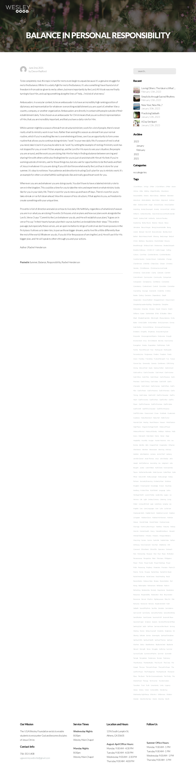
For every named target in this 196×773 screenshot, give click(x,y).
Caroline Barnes (153, 255)
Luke (161, 508)
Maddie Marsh (150, 513)
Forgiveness (148, 354)
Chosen (162, 264)
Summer (33, 262)
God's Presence (165, 377)
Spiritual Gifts (137, 640)
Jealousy (169, 454)
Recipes (156, 581)
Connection (165, 282)
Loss (141, 508)
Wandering (163, 690)
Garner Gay (137, 363)
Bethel (135, 236)
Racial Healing (160, 576)
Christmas (136, 273)
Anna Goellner (169, 205)
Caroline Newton (138, 259)
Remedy (153, 590)
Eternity (160, 341)
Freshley (141, 359)
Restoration (155, 595)
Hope (167, 436)
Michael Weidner (138, 536)
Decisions (148, 295)
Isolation (136, 454)
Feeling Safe (167, 350)
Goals (150, 368)
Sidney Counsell (151, 631)
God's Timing (145, 381)
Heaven (162, 422)
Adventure (136, 200)
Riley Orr (168, 599)
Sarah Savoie (147, 617)
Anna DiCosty (158, 205)
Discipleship (157, 304)
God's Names (169, 372)
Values (135, 690)
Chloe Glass (154, 264)
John (171, 459)
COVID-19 (150, 250)
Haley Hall (156, 418)
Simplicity (160, 631)
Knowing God (145, 486)
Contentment (147, 286)
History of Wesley (151, 431)
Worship (161, 699)
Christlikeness (144, 268)
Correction (171, 286)
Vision (147, 690)
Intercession (153, 450)
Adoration (170, 196)
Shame (142, 631)
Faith (168, 345)
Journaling (153, 463)
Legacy (166, 495)
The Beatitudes (148, 663)
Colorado (160, 273)
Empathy (144, 332)
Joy (159, 463)
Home (157, 436)
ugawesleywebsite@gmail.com (35, 758)
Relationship (146, 590)
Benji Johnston (157, 232)
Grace (156, 413)
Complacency (147, 282)
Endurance (161, 336)
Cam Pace (143, 255)
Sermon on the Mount (161, 626)
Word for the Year (145, 699)
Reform (166, 586)
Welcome (129, 9)
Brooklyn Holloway (139, 250)
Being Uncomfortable (159, 227)
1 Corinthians (137, 187)
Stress (149, 649)
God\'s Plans (165, 386)
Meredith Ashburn (162, 531)
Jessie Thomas (149, 459)
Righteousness (158, 599)
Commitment (138, 277)
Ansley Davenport (147, 209)
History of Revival (138, 431)
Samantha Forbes (156, 613)
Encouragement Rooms (149, 336)
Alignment (164, 200)
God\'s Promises (164, 391)
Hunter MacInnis (160, 440)
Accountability (138, 196)
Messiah (172, 531)
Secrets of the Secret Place (167, 622)
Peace (164, 554)
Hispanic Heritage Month (150, 427)
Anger (151, 205)
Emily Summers (163, 323)
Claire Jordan (146, 273)
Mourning (136, 540)
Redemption (142, 586)
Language (162, 490)
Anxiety (156, 209)
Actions (146, 196)
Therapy (145, 681)
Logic (151, 504)
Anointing (136, 209)
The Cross (167, 663)
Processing (141, 567)
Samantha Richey (169, 613)
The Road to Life (161, 672)
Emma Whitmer (148, 327)
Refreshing (136, 590)
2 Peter (168, 187)
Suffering (162, 649)
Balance (42, 262)
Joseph (135, 463)
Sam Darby (146, 613)
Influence (172, 445)
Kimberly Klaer (159, 481)
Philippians (168, 558)
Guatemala (171, 413)
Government (149, 413)
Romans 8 (144, 604)
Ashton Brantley (145, 214)
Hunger (151, 440)
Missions (169, 9)
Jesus (157, 459)
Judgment (165, 463)
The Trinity (167, 676)
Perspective (147, 558)
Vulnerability (154, 690)
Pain (134, 554)
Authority (152, 218)
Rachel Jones (150, 576)
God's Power (154, 377)
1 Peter (152, 187)
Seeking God (137, 626)
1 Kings (146, 187)
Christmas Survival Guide (159, 268)
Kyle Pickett (154, 490)
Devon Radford (147, 300)
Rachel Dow (155, 572)
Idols (146, 445)
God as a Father (159, 368)
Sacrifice (154, 608)
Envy (145, 341)
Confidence (156, 282)
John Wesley (164, 459)
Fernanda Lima (138, 354)
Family (135, 350)
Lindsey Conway (153, 499)
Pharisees (160, 558)
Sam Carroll (137, 613)
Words (155, 699)
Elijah (135, 318)
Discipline (165, 304)
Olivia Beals (145, 549)
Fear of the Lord (144, 350)
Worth (167, 699)
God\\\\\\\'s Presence (163, 409)
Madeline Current (162, 513)
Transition (136, 685)
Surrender (168, 654)
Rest (161, 595)
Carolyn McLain (151, 259)
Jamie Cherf (161, 454)
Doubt (158, 309)
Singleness (168, 631)
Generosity (146, 363)
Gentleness (161, 363)
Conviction (162, 286)
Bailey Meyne (146, 223)
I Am (168, 440)
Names (143, 540)
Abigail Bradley (155, 191)
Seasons (154, 622)
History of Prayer (164, 427)
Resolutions (170, 590)
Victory (141, 690)
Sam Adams (169, 608)
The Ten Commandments (154, 676)
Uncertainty (155, 685)
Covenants (152, 291)
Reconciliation (164, 581)
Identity (141, 445)
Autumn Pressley (161, 218)
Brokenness (158, 245)
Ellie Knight (154, 318)
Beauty (161, 223)
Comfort (167, 273)
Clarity (153, 273)
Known (161, 486)
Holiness (168, 431)
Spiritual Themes (160, 640)
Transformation (164, 681)
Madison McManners (159, 518)
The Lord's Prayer (151, 667)
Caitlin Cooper (160, 250)
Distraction (137, 309)
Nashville (156, 540)
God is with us (137, 372)
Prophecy (149, 567)
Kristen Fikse (144, 490)
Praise (141, 563)
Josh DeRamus (144, 463)
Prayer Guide (148, 563)
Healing (145, 422)
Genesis (154, 363)
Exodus (144, 345)
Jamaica (153, 454)
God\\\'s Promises (156, 404)
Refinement (151, 586)
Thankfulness (137, 663)
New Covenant (145, 545)
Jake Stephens (144, 454)
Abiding (146, 191)
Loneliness (158, 504)
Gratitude (163, 413)
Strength (142, 649)
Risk (173, 599)
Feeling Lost (158, 350)
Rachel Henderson (71, 262)
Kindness (168, 481)
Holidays (161, 431)
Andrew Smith (142, 205)
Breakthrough (138, 245)
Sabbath (136, 608)
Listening (163, 499)
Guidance (136, 418)
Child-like (146, 264)
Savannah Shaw (168, 617)
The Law (142, 667)
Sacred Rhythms (145, 608)
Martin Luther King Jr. (148, 527)
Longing (165, 504)
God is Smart (169, 368)
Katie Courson (157, 472)
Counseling (137, 291)
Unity (161, 685)
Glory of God (143, 368)
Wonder (136, 699)
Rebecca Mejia (148, 581)
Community (158, 277)
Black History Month (145, 236)
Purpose (147, 572)
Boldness (142, 241)
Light (145, 499)
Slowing (135, 635)
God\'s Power (141, 391)
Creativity (160, 291)
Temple (135, 658)
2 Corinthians (159, 187)
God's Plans (137, 377)
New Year (155, 545)
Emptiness (151, 332)
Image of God (154, 445)
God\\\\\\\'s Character (149, 409)
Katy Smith (142, 477)
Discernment (170, 300)
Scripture (148, 622)
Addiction (163, 196)
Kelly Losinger (162, 477)
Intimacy (168, 450)
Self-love (150, 626)
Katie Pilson (167, 472)
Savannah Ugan (138, 622)
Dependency (156, 295)
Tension (159, 658)
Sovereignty (156, 635)
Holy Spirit (142, 436)
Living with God (144, 504)
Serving (172, 626)
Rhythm (150, 599)
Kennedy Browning (146, 481)
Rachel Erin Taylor (166, 572)
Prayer (168, 563)
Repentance (161, 590)
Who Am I (153, 694)
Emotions (136, 332)
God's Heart (159, 372)
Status (142, 644)
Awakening (137, 223)
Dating (141, 295)
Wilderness (161, 694)
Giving (135, 368)
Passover (149, 554)
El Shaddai (163, 313)
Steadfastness (149, 644)
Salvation (161, 608)
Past (155, 554)
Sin (174, 631)
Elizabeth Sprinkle (144, 318)
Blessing (156, 236)
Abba (141, 191)
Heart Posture (154, 422)
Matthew (159, 527)
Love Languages (149, 508)
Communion (148, 277)
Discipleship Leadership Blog (142, 304)
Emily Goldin (143, 323)
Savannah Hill (157, 617)
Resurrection (168, 595)
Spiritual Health (148, 640)
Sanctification (137, 617)
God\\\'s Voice (168, 404)
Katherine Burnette (145, 472)
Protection (157, 567)
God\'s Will (151, 395)
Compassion (137, 282)
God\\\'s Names (143, 400)
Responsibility (54, 262)
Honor (162, 436)
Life (141, 499)
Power (135, 563)
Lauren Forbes (149, 495)
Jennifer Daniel (138, 459)
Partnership (141, 554)
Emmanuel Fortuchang (162, 327)
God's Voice (154, 381)
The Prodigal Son (149, 672)
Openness (161, 549)
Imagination (163, 445)
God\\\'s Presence (144, 404)
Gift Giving (170, 363)
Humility (144, 440)
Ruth (168, 604)
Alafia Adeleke (146, 200)
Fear (151, 350)
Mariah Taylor (153, 522)
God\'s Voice (143, 395)
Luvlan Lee (167, 508)
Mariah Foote (143, 522)
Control (155, 286)
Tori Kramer (153, 681)
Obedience (162, 545)
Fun (167, 359)
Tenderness (152, 658)
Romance (136, 604)
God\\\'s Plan (163, 400)
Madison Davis (146, 518)
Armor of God (164, 209)
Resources (136, 595)
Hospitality (136, 440)
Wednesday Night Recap (141, 694)
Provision (164, 567)
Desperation (137, 300)
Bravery (167, 241)
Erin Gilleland (152, 341)
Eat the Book (150, 313)
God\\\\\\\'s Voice (138, 413)
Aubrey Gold (143, 218)
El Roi (157, 313)
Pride (135, 567)
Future (172, 359)
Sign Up (186, 9)
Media (143, 9)
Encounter (136, 336)
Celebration (161, 259)
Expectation (152, 345)
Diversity (145, 309)
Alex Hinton (156, 200)
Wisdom (169, 694)
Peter (154, 558)
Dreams (164, 309)
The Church (158, 663)
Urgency (167, 685)
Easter (142, 313)
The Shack (141, 676)
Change (168, 259)
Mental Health (144, 531)
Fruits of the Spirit (159, 359)
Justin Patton (149, 468)
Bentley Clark (167, 232)
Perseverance (137, 558)
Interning (161, 450)
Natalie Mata (164, 540)
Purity (141, 572)
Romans (151, 604)
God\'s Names (155, 386)
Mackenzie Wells (138, 513)
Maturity (166, 527)
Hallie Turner (165, 418)
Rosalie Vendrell (160, 604)
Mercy (152, 531)
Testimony (166, 658)
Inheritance (137, 450)
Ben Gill (148, 232)
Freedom (163, 354)
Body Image (164, 236)
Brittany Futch (148, 245)
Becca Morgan (146, 227)
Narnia (149, 540)
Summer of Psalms (150, 654)
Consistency (137, 286)
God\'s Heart (145, 386)
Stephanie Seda (160, 644)
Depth (164, 295)
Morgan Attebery (165, 536)
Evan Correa (169, 341)
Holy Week (149, 436)
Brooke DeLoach (169, 245)
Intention (145, 450)
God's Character (148, 372)
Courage (145, 291)
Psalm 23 (172, 567)
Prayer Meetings (159, 563)
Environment (137, 341)
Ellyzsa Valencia (165, 318)
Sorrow (148, 635)
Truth (147, 685)
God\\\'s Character (162, 395)
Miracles (148, 536)
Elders (170, 313)
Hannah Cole (137, 422)
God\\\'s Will (137, 409)
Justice (142, 468)
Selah (144, 626)
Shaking (136, 631)
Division (152, 309)
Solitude (142, 635)
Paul (159, 554)
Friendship (149, 359)
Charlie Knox (137, 264)
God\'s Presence (152, 391)
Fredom (156, 354)
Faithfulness (161, 345)
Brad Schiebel (159, 241)
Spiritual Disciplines (167, 635)
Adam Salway (154, 196)
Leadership (159, 495)
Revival (143, 599)
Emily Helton (152, 323)
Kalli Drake (158, 468)
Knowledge (154, 486)
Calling (168, 250)
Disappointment (159, 300)
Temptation (143, 658)
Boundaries (149, 241)
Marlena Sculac (164, 522)
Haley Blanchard (146, 418)
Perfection (170, 554)
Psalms (135, 572)
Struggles (155, 649)
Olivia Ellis (153, 549)
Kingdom (136, 486)
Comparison (167, 277)
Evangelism (137, 345)
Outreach (169, 549)
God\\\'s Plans (153, 400)
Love (156, 508)
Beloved (141, 232)
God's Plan (145, 377)
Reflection (160, 586)
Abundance (165, 191)
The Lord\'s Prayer (164, 667)
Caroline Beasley (164, 255)
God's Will (162, 381)
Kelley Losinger (152, 477)
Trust (143, 685)
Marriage (136, 527)
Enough (168, 336)
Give (155, 9)
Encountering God (162, 332)
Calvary (136, 255)
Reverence (136, 599)
